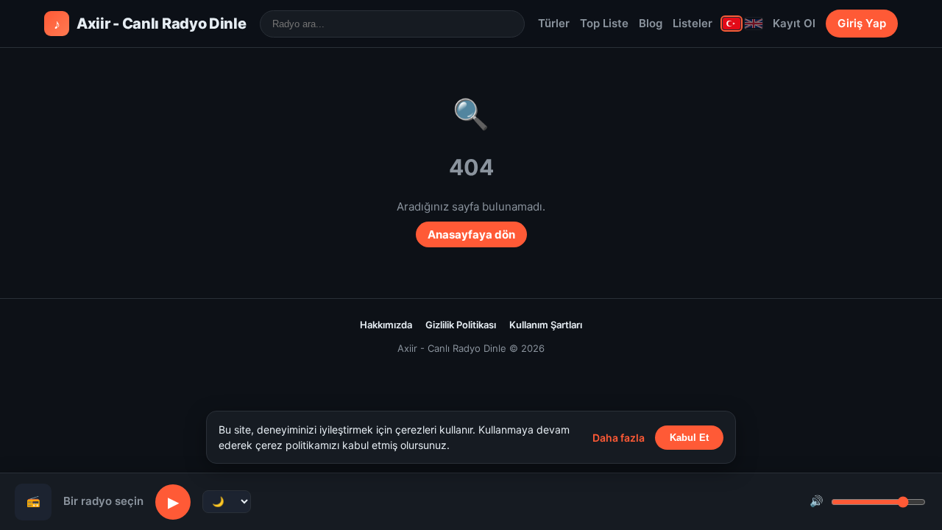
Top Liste (604, 23)
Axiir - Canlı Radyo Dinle (150, 23)
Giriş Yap (861, 23)
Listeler (692, 23)
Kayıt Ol (794, 23)
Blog (650, 23)
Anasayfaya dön (471, 234)
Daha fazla (618, 437)
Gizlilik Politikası (460, 325)
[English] (753, 23)
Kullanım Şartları (545, 325)
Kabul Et (689, 437)
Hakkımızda (386, 325)
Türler (554, 23)
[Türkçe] (731, 23)
